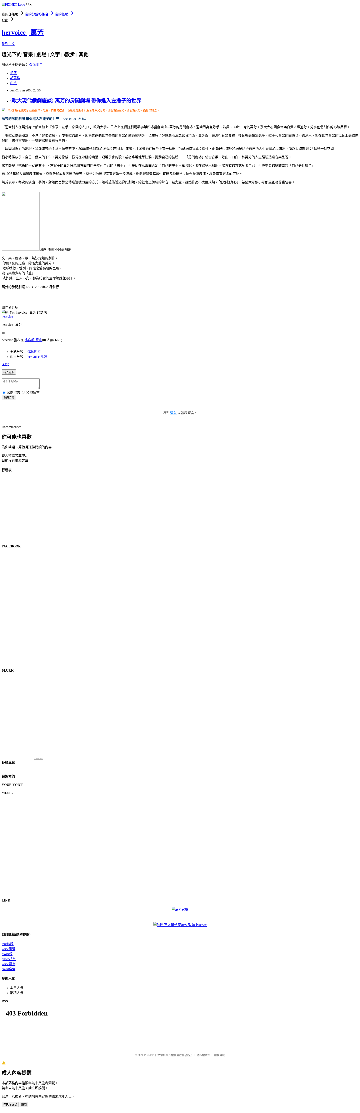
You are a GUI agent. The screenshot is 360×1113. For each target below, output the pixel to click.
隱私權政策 (203, 1055)
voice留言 (8, 964)
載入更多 (8, 372)
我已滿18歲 (10, 1104)
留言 (38, 340)
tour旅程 (8, 944)
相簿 (13, 73)
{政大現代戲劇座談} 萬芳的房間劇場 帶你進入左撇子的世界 (75, 100)
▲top (5, 364)
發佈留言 (8, 397)
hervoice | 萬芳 (23, 32)
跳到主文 (8, 44)
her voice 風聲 (37, 356)
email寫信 (8, 969)
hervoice (7, 316)
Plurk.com (38, 758)
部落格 (15, 78)
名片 (13, 83)
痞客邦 (30, 340)
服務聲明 (219, 1055)
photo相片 (9, 959)
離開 (24, 1104)
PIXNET (149, 1055)
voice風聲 (8, 949)
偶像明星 (35, 64)
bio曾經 (7, 954)
